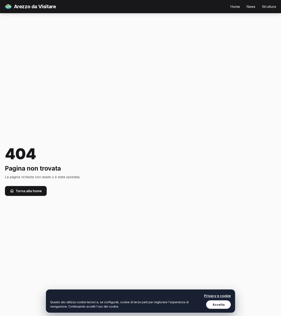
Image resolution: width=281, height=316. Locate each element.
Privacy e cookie (217, 296)
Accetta (218, 304)
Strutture (269, 7)
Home (235, 7)
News (250, 7)
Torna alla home (29, 191)
